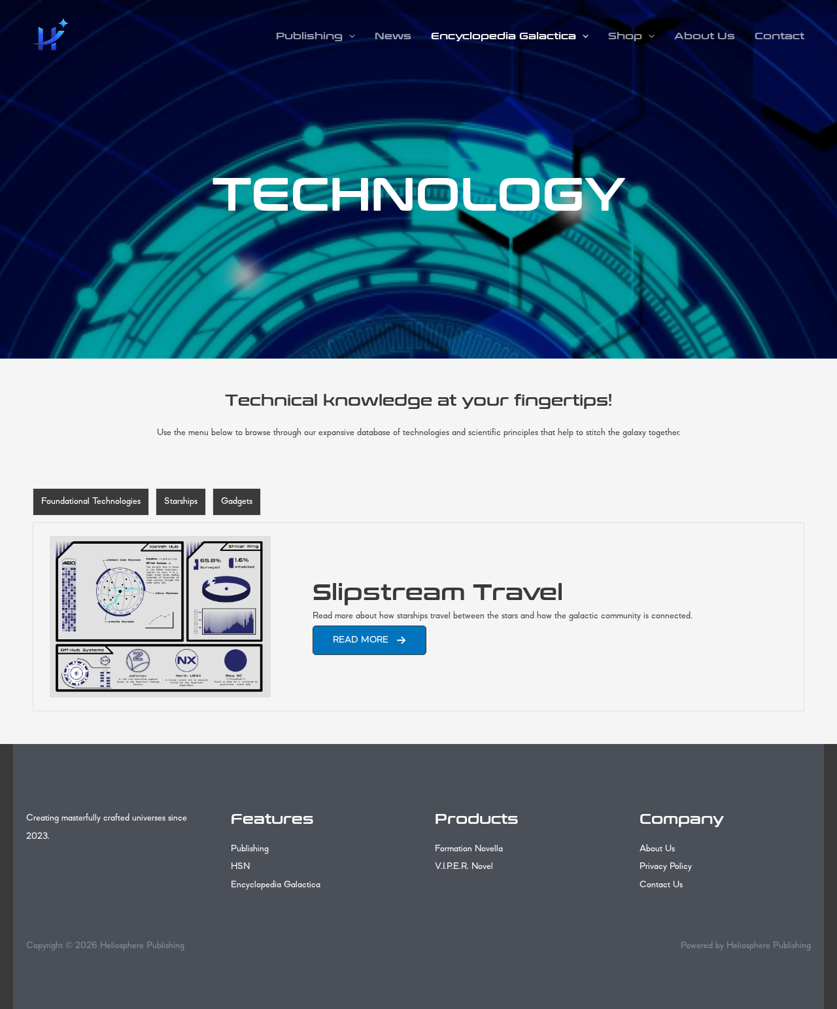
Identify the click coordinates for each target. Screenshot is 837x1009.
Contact (779, 36)
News (393, 36)
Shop (625, 36)
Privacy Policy (666, 867)
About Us (704, 36)
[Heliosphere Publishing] (49, 36)
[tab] (90, 502)
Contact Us (661, 885)
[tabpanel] (418, 617)
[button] (349, 36)
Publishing (309, 36)
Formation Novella (469, 849)
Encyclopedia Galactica (503, 36)
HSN (240, 867)
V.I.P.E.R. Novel (464, 867)
